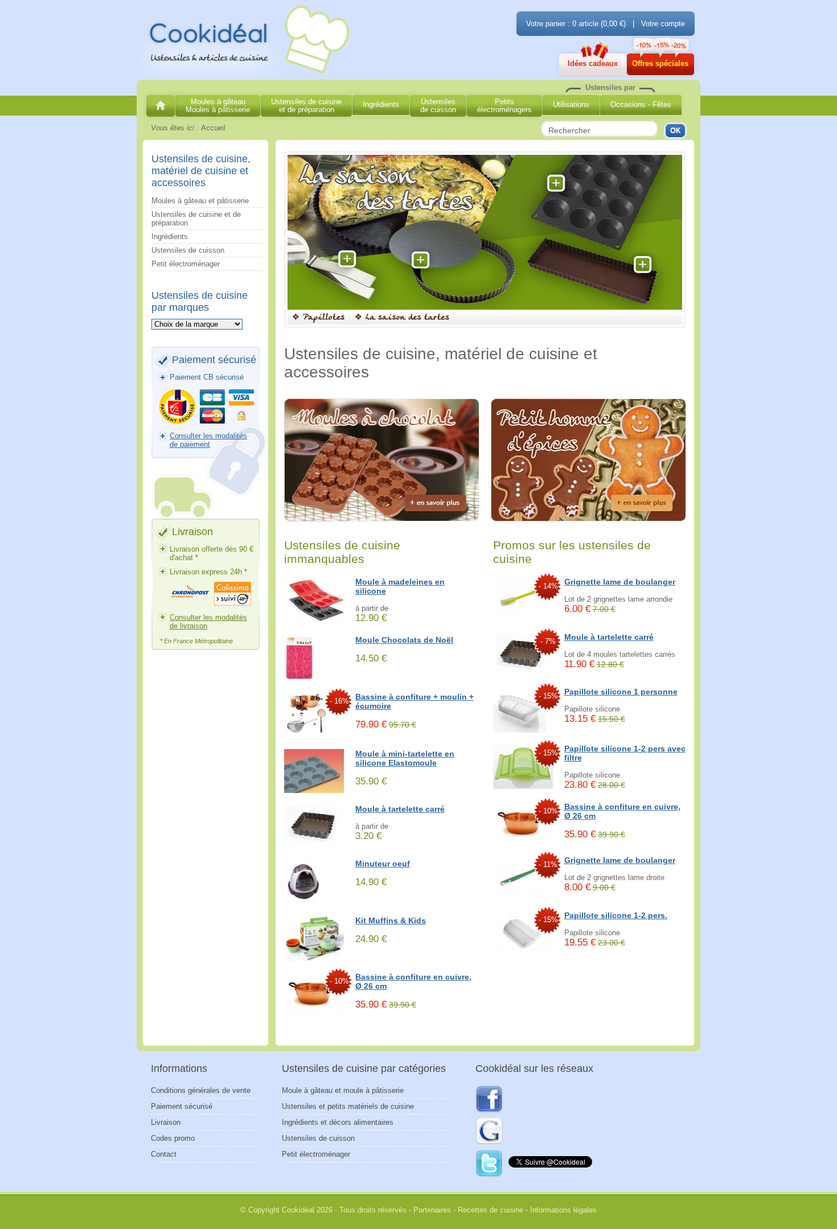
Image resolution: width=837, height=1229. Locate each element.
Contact (164, 1154)
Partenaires (432, 1210)
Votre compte (663, 23)
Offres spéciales (660, 63)
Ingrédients (169, 236)
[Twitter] (489, 1164)
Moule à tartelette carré (400, 808)
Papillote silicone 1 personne (621, 691)
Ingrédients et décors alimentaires (337, 1122)
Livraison (165, 1122)
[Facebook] (489, 1099)
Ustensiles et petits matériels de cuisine (348, 1106)
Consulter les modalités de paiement (208, 440)
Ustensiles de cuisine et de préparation (196, 218)
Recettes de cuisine (490, 1210)
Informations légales (563, 1210)
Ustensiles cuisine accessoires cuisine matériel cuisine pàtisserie (244, 40)
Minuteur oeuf (382, 863)
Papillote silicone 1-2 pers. (615, 915)
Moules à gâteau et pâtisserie (200, 200)
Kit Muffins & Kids (390, 920)
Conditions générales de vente (201, 1090)
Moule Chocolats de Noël (404, 639)
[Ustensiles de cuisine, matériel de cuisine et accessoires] (160, 106)
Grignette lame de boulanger (619, 581)
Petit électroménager (185, 264)
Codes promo (173, 1138)
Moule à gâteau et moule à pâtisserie (343, 1090)
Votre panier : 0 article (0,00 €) (576, 23)
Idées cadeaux (593, 63)
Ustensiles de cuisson (187, 250)
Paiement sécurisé (181, 1106)
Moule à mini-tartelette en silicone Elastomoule (404, 758)
